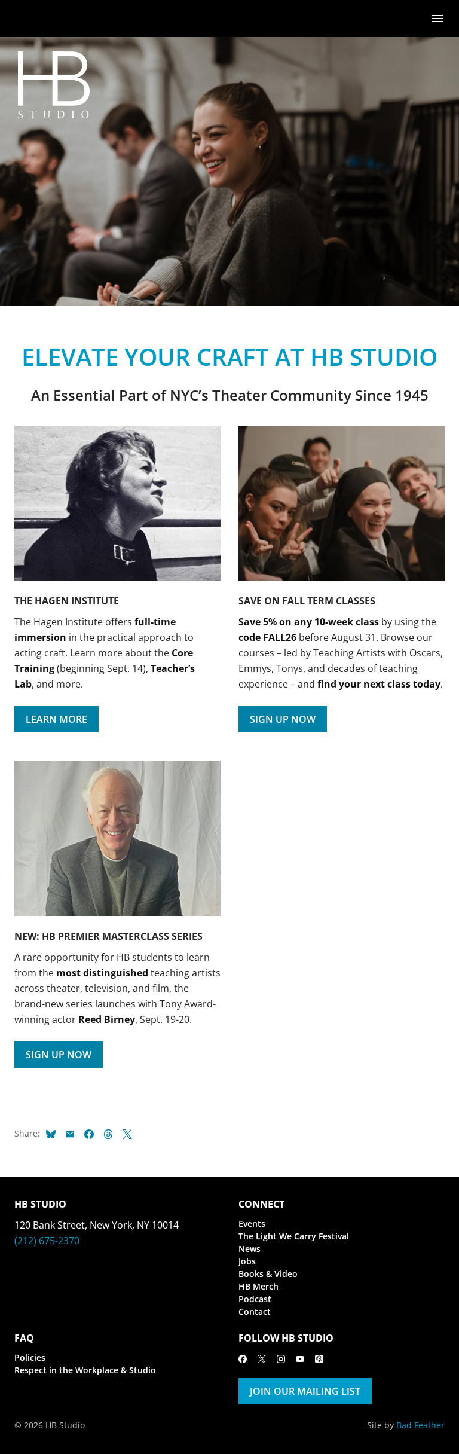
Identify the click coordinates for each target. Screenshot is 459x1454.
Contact (254, 1311)
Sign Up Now (283, 719)
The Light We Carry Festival (293, 1236)
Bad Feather (420, 1425)
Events (251, 1223)
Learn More (56, 719)
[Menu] (437, 18)
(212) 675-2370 (46, 1240)
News (249, 1248)
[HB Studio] (26, 19)
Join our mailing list (305, 1391)
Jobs (247, 1261)
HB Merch (258, 1286)
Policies (29, 1357)
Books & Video (268, 1273)
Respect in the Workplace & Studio (85, 1370)
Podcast (254, 1299)
